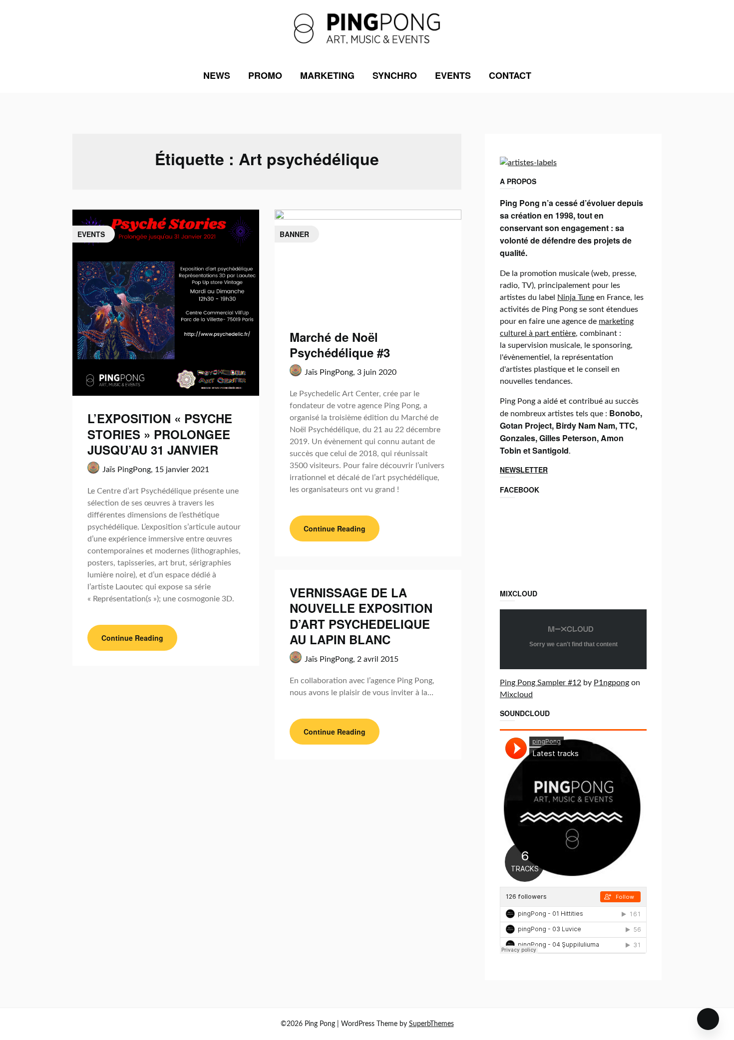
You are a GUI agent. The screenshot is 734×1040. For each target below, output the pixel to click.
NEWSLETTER (524, 470)
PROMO (265, 75)
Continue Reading (132, 638)
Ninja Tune (575, 297)
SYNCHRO (394, 75)
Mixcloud (516, 695)
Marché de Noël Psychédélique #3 (340, 344)
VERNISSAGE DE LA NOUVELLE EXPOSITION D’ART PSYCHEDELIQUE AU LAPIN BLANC (361, 616)
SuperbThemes (431, 1024)
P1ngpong (611, 683)
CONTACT (510, 75)
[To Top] (708, 1019)
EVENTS (453, 75)
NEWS (216, 75)
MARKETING (327, 75)
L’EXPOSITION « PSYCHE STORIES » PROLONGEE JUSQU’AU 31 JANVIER (159, 434)
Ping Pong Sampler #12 (540, 683)
